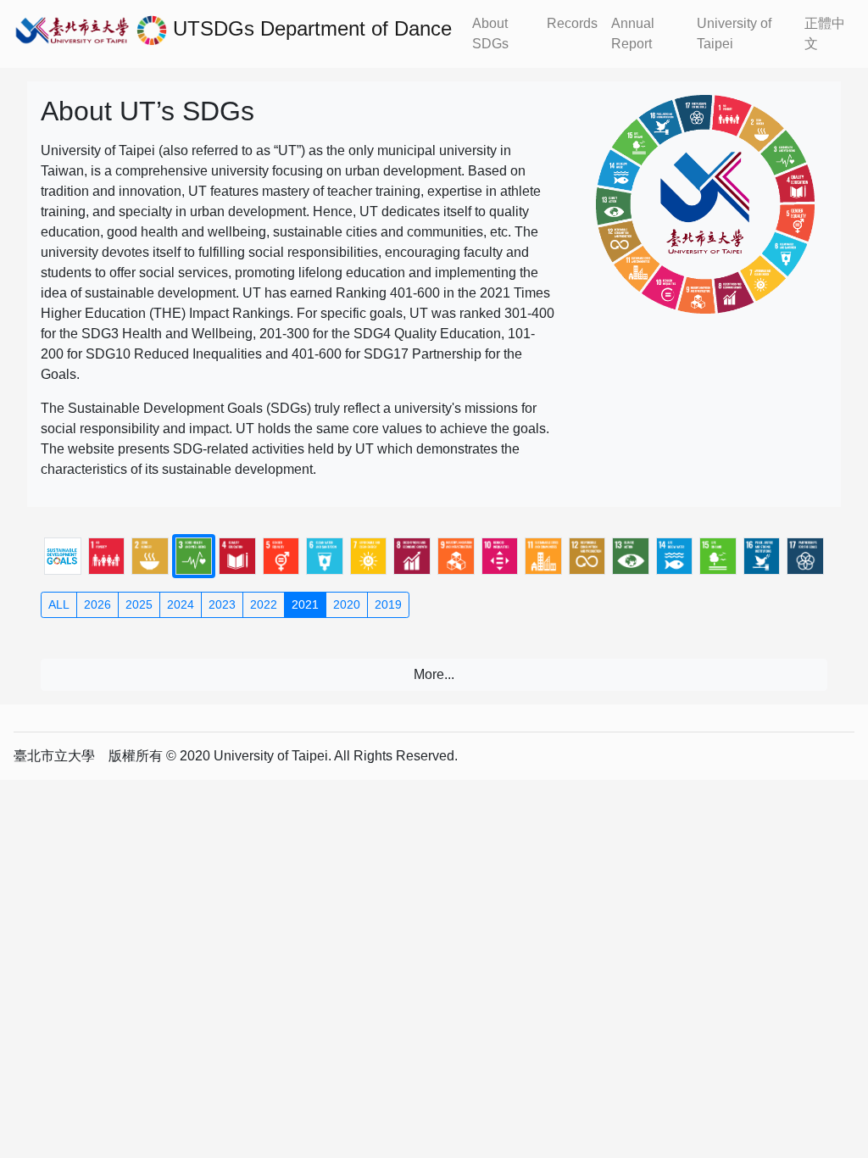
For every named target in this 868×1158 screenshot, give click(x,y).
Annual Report (632, 33)
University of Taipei (734, 33)
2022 (263, 604)
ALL (59, 604)
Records (572, 23)
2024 (180, 604)
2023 (222, 604)
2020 (346, 604)
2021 (305, 604)
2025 (139, 604)
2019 (388, 604)
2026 (97, 604)
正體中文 (824, 33)
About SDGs (490, 33)
